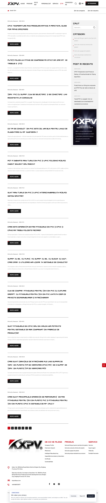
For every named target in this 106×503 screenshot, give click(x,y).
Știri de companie (79, 10)
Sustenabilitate (49, 461)
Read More (14, 44)
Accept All (91, 496)
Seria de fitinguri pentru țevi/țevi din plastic (85, 39)
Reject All (82, 496)
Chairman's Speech (50, 448)
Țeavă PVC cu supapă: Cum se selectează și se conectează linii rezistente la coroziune (83, 101)
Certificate (47, 459)
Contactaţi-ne (69, 3)
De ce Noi (36, 3)
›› (30, 428)
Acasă (23, 3)
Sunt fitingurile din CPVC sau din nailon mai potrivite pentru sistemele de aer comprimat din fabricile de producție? (34, 329)
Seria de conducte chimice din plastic (83, 46)
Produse (29, 3)
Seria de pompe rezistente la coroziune (82, 56)
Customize (73, 496)
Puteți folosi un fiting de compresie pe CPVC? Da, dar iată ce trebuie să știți (84, 87)
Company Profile (49, 445)
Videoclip (91, 450)
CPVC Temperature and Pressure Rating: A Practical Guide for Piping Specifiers (85, 74)
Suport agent (92, 448)
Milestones (48, 450)
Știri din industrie (93, 10)
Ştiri (61, 3)
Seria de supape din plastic (82, 51)
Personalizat (46, 3)
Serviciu (55, 3)
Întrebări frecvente (93, 453)
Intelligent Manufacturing (51, 453)
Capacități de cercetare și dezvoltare (54, 456)
